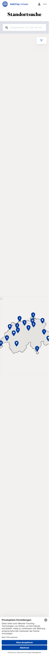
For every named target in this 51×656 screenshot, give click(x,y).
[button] (42, 321)
